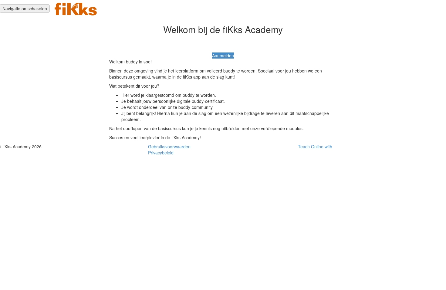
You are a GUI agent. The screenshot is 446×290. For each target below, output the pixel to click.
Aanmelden (223, 55)
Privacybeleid (161, 153)
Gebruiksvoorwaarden (169, 146)
